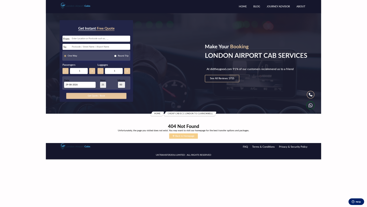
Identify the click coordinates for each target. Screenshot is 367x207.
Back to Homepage (184, 136)
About (300, 6)
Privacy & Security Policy (293, 147)
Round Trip (123, 56)
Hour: (103, 80)
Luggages (102, 65)
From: (66, 39)
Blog (256, 6)
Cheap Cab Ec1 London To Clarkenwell (190, 114)
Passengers (69, 65)
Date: (67, 80)
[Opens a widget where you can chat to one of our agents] (356, 202)
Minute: (121, 80)
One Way (72, 56)
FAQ (245, 147)
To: (65, 47)
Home (243, 6)
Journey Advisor (278, 6)
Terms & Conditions (263, 147)
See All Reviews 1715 (222, 78)
